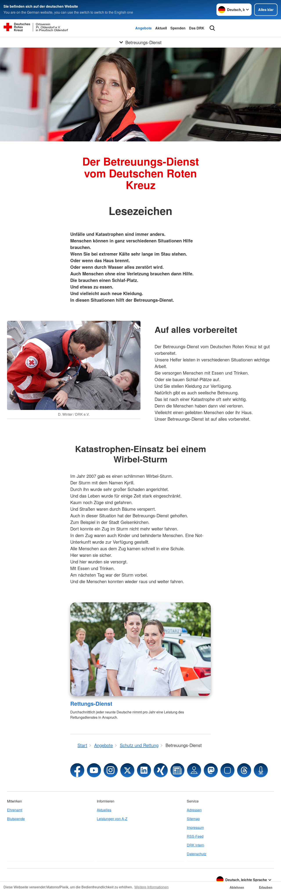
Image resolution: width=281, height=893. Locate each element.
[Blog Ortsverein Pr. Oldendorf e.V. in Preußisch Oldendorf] (177, 770)
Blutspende (16, 818)
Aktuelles (104, 809)
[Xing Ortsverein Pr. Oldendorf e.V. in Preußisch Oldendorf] (161, 770)
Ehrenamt (14, 809)
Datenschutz (196, 853)
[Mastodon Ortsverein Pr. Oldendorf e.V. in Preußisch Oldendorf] (211, 770)
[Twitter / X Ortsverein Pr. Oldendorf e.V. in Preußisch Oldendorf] (127, 770)
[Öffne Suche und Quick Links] (212, 28)
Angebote (143, 28)
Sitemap (193, 818)
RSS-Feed (195, 836)
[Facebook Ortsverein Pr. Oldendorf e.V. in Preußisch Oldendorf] (77, 770)
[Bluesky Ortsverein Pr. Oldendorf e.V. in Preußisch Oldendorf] (227, 770)
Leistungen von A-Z (112, 818)
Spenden (178, 28)
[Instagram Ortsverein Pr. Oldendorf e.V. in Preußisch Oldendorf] (111, 770)
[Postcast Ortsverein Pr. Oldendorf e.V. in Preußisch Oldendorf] (261, 770)
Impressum (195, 827)
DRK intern (195, 845)
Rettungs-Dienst (91, 703)
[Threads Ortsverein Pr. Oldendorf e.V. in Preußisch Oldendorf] (244, 770)
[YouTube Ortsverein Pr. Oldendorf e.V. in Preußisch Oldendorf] (94, 770)
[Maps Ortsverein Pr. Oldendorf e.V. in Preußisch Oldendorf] (194, 770)
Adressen (194, 809)
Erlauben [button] (265, 887)
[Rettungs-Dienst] (140, 649)
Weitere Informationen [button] (151, 887)
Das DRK (196, 28)
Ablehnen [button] (237, 887)
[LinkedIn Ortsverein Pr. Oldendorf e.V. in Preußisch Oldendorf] (144, 770)
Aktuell (161, 28)
